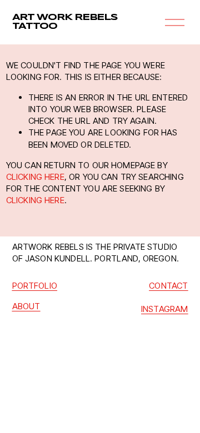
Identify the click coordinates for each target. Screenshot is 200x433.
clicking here (35, 177)
